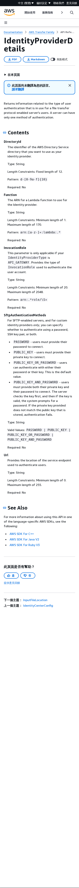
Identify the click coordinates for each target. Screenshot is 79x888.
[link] (67, 32)
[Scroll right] (61, 12)
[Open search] (71, 12)
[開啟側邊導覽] (5, 23)
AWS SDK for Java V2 (24, 539)
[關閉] (69, 85)
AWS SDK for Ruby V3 (25, 545)
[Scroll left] (21, 12)
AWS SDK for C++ (22, 534)
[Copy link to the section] (4, 133)
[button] (12, 75)
